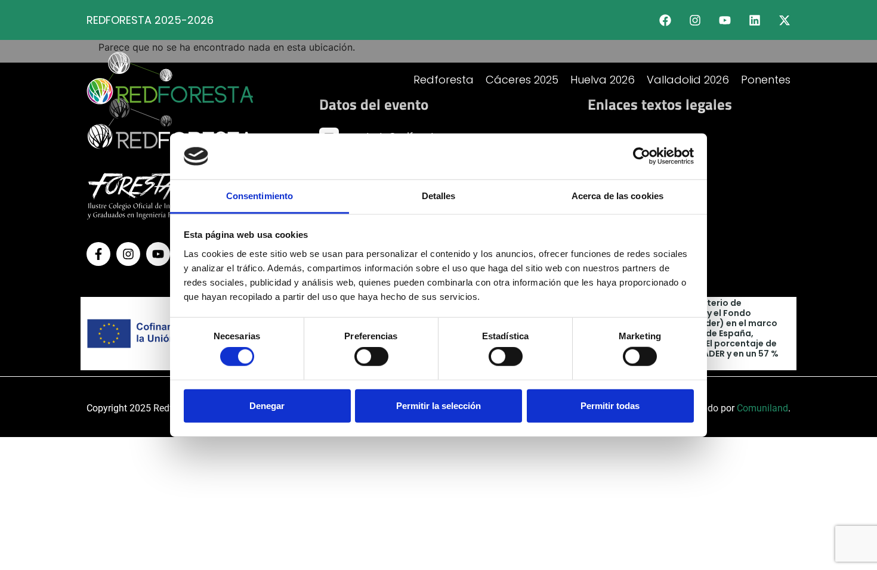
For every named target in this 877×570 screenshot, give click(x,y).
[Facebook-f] (98, 254)
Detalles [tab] (439, 196)
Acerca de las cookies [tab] (617, 196)
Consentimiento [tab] (259, 196)
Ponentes (765, 79)
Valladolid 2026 (688, 79)
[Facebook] (665, 20)
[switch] (371, 356)
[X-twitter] (784, 20)
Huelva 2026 (602, 79)
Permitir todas (610, 405)
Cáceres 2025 (522, 79)
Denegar (267, 405)
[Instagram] (695, 20)
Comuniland (762, 408)
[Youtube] (725, 20)
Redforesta (443, 79)
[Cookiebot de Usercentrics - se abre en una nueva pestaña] (641, 156)
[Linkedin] (755, 20)
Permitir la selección (438, 405)
